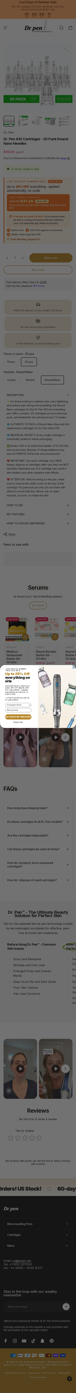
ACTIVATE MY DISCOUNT (18, 717)
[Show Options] (29, 705)
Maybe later (18, 722)
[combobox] (17, 705)
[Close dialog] (73, 667)
